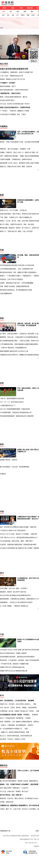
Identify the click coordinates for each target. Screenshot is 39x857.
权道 (26, 729)
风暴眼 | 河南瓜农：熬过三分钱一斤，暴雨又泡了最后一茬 (19, 152)
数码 (32, 11)
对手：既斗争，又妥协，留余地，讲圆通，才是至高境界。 (19, 707)
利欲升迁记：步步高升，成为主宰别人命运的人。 (16, 704)
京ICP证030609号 (31, 843)
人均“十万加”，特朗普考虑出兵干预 (11, 76)
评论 (10, 11)
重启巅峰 (31, 700)
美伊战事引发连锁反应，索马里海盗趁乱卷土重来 (16, 290)
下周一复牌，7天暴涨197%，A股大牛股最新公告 (16, 217)
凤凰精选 (3, 126)
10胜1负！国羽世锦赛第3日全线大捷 (12, 398)
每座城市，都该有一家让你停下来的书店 (13, 592)
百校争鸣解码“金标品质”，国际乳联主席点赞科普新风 (17, 657)
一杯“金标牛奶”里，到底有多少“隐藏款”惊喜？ (15, 664)
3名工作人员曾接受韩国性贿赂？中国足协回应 (15, 409)
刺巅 (27, 732)
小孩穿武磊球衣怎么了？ (8, 405)
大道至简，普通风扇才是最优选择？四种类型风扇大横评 (18, 544)
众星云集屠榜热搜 (6, 293)
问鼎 (37, 711)
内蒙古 (23, 15)
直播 (3, 11)
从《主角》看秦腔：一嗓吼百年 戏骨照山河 (14, 606)
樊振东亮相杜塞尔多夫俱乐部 (10, 57)
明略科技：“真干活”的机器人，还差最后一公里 (15, 149)
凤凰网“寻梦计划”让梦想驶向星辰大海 (12, 667)
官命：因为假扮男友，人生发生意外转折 (13, 700)
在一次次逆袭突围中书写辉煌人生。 (11, 729)
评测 (2, 511)
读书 (2, 573)
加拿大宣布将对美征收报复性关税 (14, 69)
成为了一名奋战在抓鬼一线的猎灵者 (11, 718)
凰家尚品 (3, 765)
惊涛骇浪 (35, 715)
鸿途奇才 (30, 725)
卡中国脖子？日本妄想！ (8, 83)
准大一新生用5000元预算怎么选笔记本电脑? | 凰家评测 (18, 527)
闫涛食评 (3, 474)
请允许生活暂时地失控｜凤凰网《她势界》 (14, 653)
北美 (13, 15)
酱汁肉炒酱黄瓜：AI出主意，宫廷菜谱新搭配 (14, 467)
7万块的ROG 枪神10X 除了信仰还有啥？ (13, 530)
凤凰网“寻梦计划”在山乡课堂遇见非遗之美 (13, 671)
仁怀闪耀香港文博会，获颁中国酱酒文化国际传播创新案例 (19, 344)
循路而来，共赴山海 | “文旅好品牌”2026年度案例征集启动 (19, 337)
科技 (21, 8)
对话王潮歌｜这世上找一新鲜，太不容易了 (14, 588)
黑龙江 (33, 15)
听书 (2, 695)
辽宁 (17, 15)
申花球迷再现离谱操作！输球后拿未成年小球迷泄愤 (16, 416)
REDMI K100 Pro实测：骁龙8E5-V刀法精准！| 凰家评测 (18, 534)
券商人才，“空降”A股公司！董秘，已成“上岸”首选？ (17, 231)
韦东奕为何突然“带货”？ (8, 100)
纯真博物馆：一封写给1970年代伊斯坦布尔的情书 (16, 602)
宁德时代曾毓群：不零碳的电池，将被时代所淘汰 (16, 159)
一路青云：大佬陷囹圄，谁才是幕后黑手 (13, 725)
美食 (2, 444)
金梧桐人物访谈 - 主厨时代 (8, 460)
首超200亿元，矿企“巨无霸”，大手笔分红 (13, 210)
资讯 (4, 8)
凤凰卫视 (30, 8)
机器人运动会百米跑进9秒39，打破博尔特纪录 (15, 107)
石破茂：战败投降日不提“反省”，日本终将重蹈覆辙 (16, 283)
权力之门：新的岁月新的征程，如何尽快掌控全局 (16, 736)
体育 (2, 383)
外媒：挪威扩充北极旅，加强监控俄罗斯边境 (14, 286)
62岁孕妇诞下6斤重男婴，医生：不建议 (13, 114)
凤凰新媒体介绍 (5, 831)
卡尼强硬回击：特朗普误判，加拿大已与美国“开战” (16, 72)
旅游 (2, 318)
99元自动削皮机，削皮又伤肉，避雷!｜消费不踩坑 (16, 541)
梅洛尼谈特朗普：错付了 (8, 86)
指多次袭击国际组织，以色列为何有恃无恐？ (14, 90)
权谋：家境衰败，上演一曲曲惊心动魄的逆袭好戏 (16, 722)
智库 (18, 11)
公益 (2, 634)
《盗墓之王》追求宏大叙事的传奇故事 (12, 732)
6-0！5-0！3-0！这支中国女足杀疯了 (12, 402)
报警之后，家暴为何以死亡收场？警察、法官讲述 (16, 166)
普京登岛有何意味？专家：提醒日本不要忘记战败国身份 (18, 272)
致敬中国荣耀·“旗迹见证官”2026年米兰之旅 (14, 351)
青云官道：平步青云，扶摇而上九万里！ (13, 739)
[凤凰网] (7, 5)
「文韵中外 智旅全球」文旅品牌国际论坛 (13, 348)
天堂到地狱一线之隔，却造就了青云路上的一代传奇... (17, 711)
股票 (25, 11)
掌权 (34, 704)
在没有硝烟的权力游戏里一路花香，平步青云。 (15, 715)
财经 (12, 8)
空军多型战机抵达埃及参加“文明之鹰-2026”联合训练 (17, 265)
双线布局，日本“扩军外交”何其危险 (11, 279)
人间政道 (27, 718)
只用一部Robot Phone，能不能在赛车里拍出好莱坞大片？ (19, 537)
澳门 (3, 15)
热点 (2, 64)
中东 (8, 15)
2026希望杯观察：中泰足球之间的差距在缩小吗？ (16, 412)
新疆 (28, 15)
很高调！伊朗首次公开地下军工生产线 (12, 79)
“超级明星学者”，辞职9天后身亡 (10, 93)
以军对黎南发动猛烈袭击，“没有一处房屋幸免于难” (16, 269)
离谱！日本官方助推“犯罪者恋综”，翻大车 (13, 97)
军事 (2, 250)
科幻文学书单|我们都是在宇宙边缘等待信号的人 (15, 595)
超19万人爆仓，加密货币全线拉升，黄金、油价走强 (17, 224)
